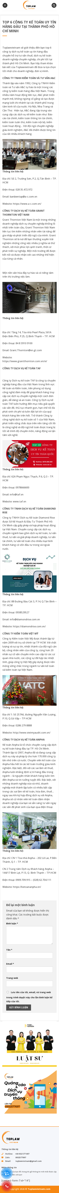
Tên (9, 949)
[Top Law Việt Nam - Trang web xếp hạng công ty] (29, 5)
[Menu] (5, 5)
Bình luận (12, 923)
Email (10, 963)
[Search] (54, 5)
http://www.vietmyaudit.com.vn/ (31, 732)
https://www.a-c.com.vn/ (27, 203)
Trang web (12, 977)
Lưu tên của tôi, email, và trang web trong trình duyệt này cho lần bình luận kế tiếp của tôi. (29, 997)
